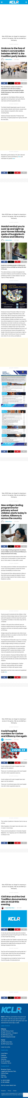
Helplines (3, 1055)
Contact (14, 1090)
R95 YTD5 (4, 1077)
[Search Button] (26, 2)
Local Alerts (4, 1053)
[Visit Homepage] (14, 2)
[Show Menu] (1, 2)
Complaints (4, 1057)
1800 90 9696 (6, 1080)
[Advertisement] (14, 19)
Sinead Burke (8, 739)
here (19, 156)
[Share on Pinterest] (18, 83)
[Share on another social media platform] (24, 83)
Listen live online (5, 1047)
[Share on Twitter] (11, 83)
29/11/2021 (16, 59)
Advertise (3, 1059)
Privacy (9, 1090)
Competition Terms (6, 1063)
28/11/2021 (19, 907)
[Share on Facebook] (4, 83)
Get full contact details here (8, 1085)
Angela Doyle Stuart (10, 907)
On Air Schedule (5, 1061)
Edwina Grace (9, 59)
